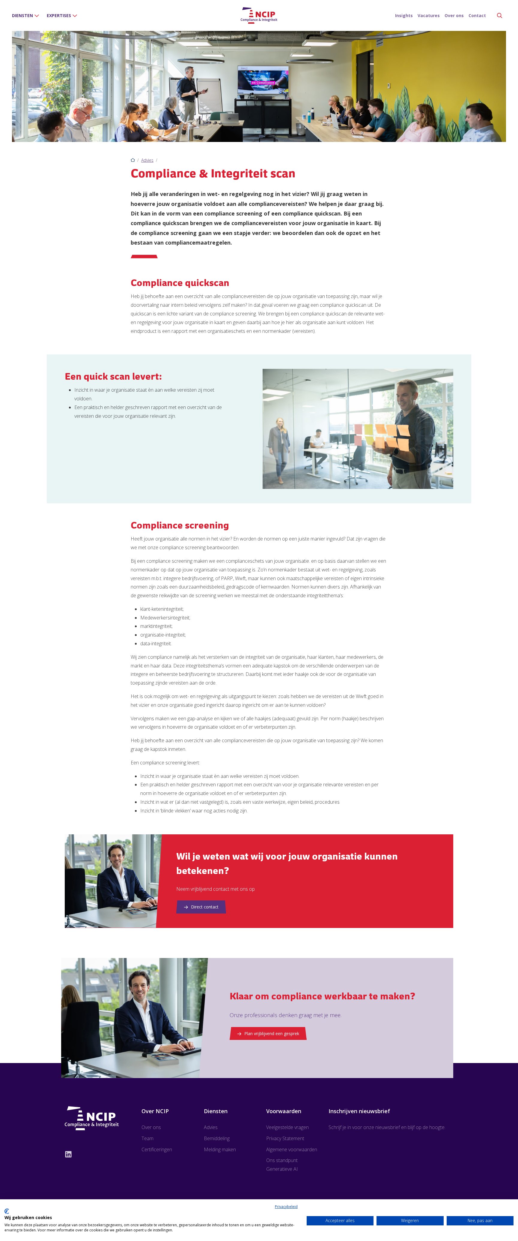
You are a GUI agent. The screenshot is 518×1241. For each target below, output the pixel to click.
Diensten (22, 15)
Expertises (59, 15)
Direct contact (205, 907)
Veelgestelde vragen (287, 1127)
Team (147, 1138)
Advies (147, 160)
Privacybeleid (286, 1206)
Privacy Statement (285, 1138)
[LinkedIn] (92, 1153)
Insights (404, 15)
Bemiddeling (217, 1138)
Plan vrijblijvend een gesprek (271, 1033)
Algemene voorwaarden (291, 1149)
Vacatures (429, 15)
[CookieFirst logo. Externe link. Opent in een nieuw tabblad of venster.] (6, 1211)
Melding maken (220, 1149)
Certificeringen (156, 1149)
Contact (477, 15)
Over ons (454, 15)
